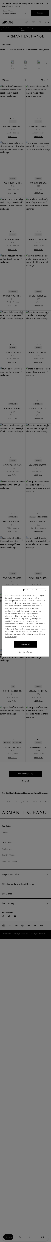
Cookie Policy (10, 637)
